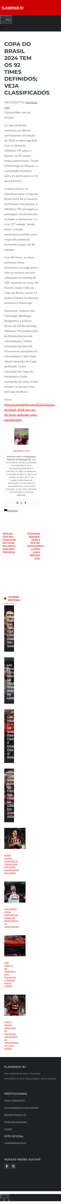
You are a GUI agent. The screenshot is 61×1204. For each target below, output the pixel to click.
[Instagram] (17, 503)
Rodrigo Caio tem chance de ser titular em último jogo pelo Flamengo (9, 542)
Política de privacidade (15, 1122)
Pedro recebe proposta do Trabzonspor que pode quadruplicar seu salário (11, 864)
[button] (2, 27)
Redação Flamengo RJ (15, 1114)
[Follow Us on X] (13, 1166)
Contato (8, 1129)
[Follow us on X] (9, 1200)
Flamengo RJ (12, 8)
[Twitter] (21, 503)
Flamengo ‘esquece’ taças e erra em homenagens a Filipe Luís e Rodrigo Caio (35, 546)
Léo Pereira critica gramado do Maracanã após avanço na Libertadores (11, 918)
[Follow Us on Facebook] (6, 1166)
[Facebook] (25, 503)
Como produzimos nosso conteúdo (21, 1107)
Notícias (12, 510)
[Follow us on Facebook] (4, 1200)
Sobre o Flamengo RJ (14, 1100)
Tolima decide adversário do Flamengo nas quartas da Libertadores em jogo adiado (11, 1035)
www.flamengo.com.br (15, 1142)
